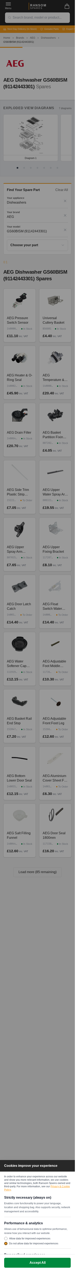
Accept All (38, 1262)
